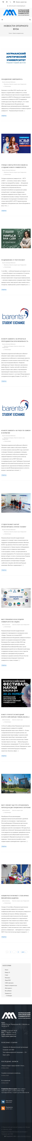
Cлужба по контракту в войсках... (11, 1073)
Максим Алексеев (6, 624)
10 (18, 952)
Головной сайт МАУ (8, 1049)
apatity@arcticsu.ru (11, 1034)
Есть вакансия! (5, 1080)
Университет (23, 84)
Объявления (6, 84)
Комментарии (7, 86)
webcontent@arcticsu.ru (24, 1136)
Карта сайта (6, 1055)
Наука (6, 969)
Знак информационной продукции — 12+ (15, 1052)
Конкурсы (11, 346)
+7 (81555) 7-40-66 (10, 1032)
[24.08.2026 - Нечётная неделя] (7, 2)
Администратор (6, 719)
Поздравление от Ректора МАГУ (13, 260)
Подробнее (4, 115)
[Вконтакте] (3, 2)
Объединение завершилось (12, 79)
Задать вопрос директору (8, 1036)
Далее (23, 952)
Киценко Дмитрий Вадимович (8, 82)
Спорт (6, 975)
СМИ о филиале (9, 983)
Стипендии (9, 995)
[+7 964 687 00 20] (10, 2)
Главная (10, 33)
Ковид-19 (7, 972)
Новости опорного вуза (14, 84)
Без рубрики (8, 990)
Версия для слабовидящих (17, 6)
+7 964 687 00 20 (12, 1030)
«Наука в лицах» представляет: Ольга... (13, 1065)
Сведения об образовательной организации (15, 1047)
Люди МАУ (8, 980)
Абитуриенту (8, 988)
